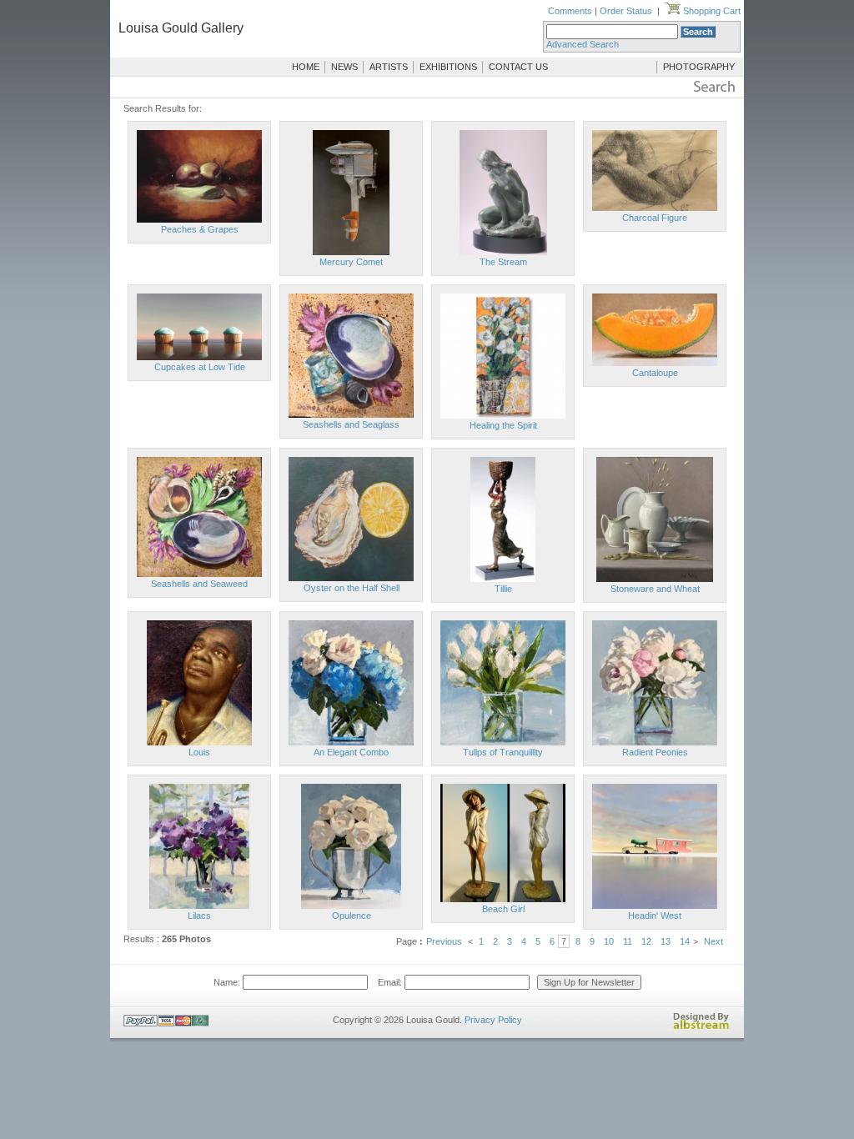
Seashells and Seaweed (199, 584)
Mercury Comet (351, 262)
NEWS (344, 67)
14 (685, 941)
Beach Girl (503, 909)
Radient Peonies (655, 752)
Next (713, 941)
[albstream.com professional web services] (701, 1026)
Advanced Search (582, 44)
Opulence (351, 916)
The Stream (503, 262)
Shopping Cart (711, 11)
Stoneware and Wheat (655, 589)
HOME (305, 67)
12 (646, 941)
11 (627, 941)
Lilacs (199, 916)
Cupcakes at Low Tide (199, 367)
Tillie (503, 589)
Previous (444, 941)
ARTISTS (388, 67)
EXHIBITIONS (448, 67)
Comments (570, 11)
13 (666, 941)
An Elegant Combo (351, 752)
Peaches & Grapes (200, 229)
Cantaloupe (655, 373)
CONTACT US (518, 67)
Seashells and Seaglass (351, 424)
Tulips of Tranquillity (503, 752)
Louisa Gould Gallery (181, 28)
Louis (199, 752)
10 (609, 941)
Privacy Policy (493, 1020)
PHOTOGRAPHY (699, 67)
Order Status (626, 11)
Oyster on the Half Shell (351, 588)
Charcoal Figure (654, 218)
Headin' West (654, 916)
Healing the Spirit (503, 425)
